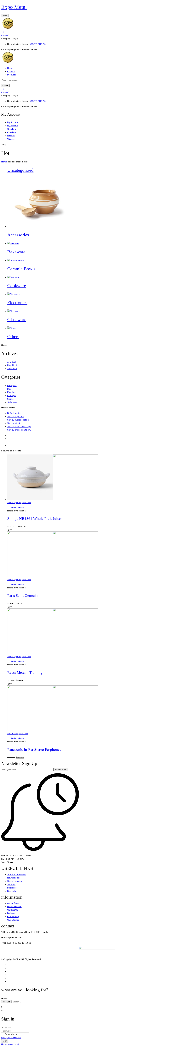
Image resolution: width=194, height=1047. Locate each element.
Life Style (11, 395)
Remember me (12, 1034)
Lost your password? (11, 1037)
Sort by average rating (18, 420)
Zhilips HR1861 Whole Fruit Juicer (34, 518)
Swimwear (12, 402)
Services (11, 884)
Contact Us (12, 910)
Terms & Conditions (16, 874)
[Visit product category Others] (11, 328)
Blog (9, 389)
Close (4, 35)
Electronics (17, 302)
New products (13, 878)
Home (4, 161)
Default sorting (14, 413)
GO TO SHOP (37, 44)
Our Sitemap (13, 916)
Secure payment (15, 881)
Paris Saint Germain (22, 595)
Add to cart (12, 733)
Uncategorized (20, 170)
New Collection (14, 906)
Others (13, 336)
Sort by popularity (15, 416)
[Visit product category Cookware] (13, 277)
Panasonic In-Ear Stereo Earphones (34, 749)
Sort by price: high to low (19, 430)
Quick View (26, 502)
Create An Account (10, 1044)
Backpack (12, 385)
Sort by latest (13, 423)
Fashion (11, 392)
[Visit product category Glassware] (13, 311)
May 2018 (12, 365)
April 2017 (12, 368)
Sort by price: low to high (19, 426)
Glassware (16, 319)
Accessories (18, 234)
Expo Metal (14, 7)
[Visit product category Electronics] (13, 294)
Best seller (12, 888)
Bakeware (16, 251)
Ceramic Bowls (21, 268)
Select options (14, 502)
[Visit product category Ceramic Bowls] (15, 260)
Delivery (11, 913)
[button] (97, 32)
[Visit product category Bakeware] (13, 243)
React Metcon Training (24, 672)
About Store (13, 903)
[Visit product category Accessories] (38, 226)
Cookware (16, 285)
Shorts (10, 399)
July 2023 (12, 362)
